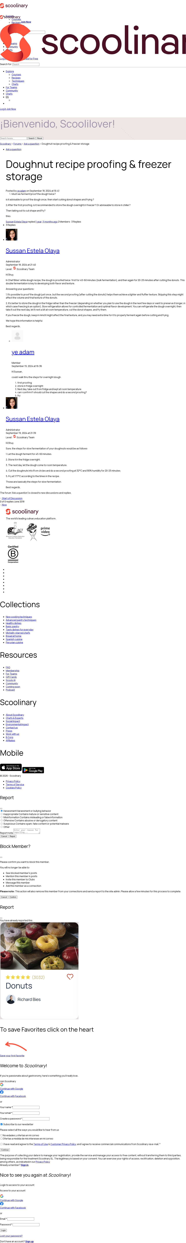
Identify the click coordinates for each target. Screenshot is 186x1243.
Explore (10, 71)
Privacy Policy (13, 781)
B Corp (9, 737)
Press (9, 730)
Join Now (26, 21)
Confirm (13, 897)
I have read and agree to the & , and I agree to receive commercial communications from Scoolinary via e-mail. (81, 1144)
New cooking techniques (19, 616)
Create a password (11, 1118)
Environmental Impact (17, 724)
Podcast (10, 689)
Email (3, 1218)
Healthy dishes (13, 623)
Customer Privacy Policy (63, 1144)
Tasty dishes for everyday (19, 629)
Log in (3, 109)
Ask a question (31, 143)
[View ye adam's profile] (17, 341)
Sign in (24, 1165)
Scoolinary (5, 143)
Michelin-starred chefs (18, 632)
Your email (6, 1113)
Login (3, 1230)
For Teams (11, 87)
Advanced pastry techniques (21, 620)
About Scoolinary (15, 714)
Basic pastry (12, 626)
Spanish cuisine (14, 639)
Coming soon (13, 686)
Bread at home (13, 636)
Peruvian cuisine (14, 642)
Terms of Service (15, 784)
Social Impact (13, 721)
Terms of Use (40, 1144)
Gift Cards (11, 677)
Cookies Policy (14, 787)
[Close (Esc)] (1, 808)
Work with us (12, 734)
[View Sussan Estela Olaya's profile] (11, 239)
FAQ (8, 667)
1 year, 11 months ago (47, 221)
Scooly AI (10, 680)
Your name (6, 1107)
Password (6, 1224)
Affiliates (10, 740)
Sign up (29, 1241)
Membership (12, 670)
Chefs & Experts (14, 718)
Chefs (9, 93)
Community (12, 90)
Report (12, 836)
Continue (5, 1150)
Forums (18, 143)
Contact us (12, 727)
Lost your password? (11, 1235)
